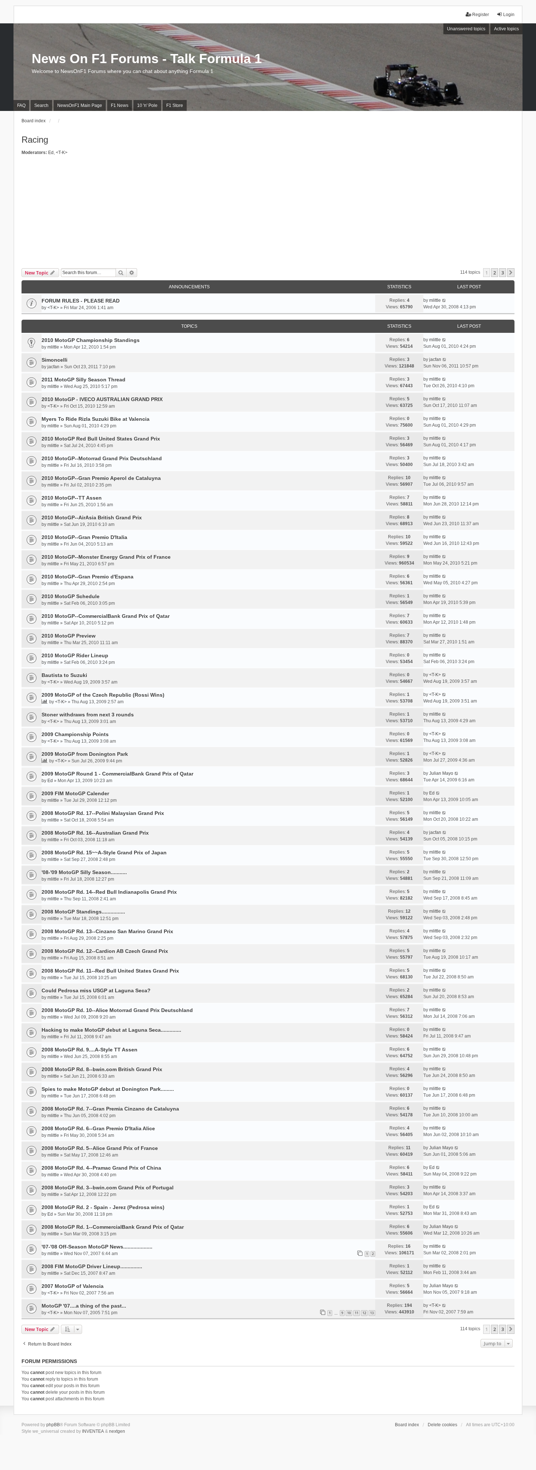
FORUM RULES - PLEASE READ (81, 301)
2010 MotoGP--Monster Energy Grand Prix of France (106, 557)
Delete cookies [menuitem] (442, 1424)
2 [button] (494, 272)
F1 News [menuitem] (119, 105)
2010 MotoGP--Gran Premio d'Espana (87, 577)
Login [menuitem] (508, 14)
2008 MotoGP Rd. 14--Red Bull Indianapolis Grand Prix (109, 892)
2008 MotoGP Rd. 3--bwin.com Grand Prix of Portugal (108, 1187)
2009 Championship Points (75, 734)
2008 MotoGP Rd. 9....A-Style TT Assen (89, 1050)
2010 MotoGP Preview (69, 636)
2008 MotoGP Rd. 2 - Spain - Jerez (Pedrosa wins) (103, 1207)
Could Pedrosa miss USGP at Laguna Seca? (96, 990)
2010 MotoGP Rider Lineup (75, 655)
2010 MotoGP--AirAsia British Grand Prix (92, 517)
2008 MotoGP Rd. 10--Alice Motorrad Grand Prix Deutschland (117, 1010)
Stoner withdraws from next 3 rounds (88, 714)
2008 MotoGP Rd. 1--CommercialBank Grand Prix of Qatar (113, 1227)
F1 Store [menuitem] (174, 105)
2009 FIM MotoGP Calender (75, 793)
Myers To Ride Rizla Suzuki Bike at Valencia (95, 419)
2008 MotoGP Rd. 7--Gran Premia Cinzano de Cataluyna (110, 1109)
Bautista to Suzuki (64, 675)
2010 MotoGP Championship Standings (91, 340)
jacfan (53, 366)
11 (356, 1313)
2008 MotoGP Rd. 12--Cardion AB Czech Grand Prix (105, 951)
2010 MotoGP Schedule (71, 596)
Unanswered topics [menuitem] (466, 28)
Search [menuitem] (41, 105)
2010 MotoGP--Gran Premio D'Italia (84, 537)
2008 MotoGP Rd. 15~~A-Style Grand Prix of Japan (104, 852)
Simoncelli (54, 360)
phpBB (53, 1424)
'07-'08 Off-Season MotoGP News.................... (97, 1247)
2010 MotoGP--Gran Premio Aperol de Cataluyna (101, 478)
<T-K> (61, 152)
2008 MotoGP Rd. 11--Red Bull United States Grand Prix (110, 971)
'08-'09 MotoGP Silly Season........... (84, 872)
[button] (510, 272)
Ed (51, 152)
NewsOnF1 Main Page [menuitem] (79, 105)
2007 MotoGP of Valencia (73, 1286)
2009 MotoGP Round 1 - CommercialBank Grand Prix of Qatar (117, 774)
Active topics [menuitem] (506, 28)
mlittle (435, 300)
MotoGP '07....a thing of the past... (84, 1306)
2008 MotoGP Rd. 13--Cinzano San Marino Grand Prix (107, 931)
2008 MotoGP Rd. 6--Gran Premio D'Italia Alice (98, 1128)
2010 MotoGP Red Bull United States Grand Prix (101, 439)
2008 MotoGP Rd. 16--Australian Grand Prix (95, 833)
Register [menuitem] (480, 14)
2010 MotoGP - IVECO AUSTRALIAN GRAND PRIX (102, 399)
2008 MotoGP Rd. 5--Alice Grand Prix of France (100, 1148)
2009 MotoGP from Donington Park (85, 754)
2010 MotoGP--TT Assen (72, 498)
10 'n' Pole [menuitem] (147, 105)
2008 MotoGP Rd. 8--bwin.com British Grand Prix (102, 1069)
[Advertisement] (268, 213)
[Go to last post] (444, 300)
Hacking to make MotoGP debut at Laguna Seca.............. (111, 1030)
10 (349, 1313)
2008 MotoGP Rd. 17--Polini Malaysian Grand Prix (103, 813)
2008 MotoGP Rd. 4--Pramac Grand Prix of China (101, 1168)
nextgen (117, 1431)
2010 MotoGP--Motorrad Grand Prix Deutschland (102, 458)
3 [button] (502, 272)
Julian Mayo (441, 773)
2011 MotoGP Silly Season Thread (83, 379)
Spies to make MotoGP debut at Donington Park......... (108, 1089)
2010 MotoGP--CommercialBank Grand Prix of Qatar (106, 616)
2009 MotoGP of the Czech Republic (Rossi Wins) (103, 695)
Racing (35, 140)
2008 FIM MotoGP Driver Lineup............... (92, 1266)
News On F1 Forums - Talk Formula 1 (147, 58)
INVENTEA (93, 1431)
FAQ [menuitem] (21, 105)
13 (372, 1313)
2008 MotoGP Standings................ (83, 912)
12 (364, 1313)
